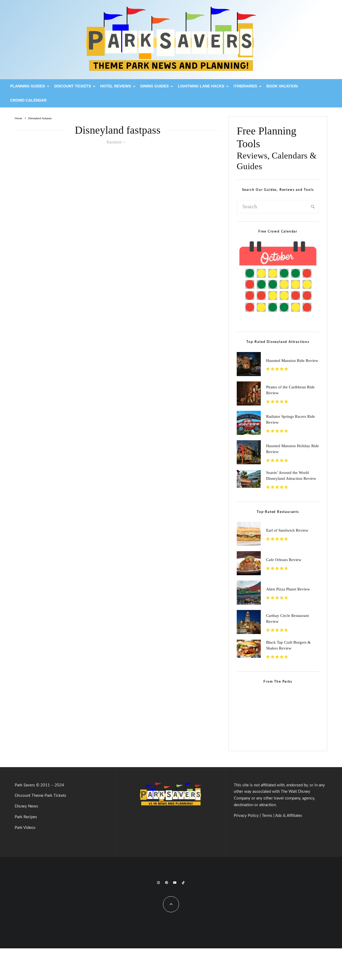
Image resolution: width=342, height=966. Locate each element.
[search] (313, 206)
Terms (267, 816)
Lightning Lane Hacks (201, 86)
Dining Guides (154, 86)
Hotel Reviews (115, 86)
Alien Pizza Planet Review (288, 589)
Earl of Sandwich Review (287, 530)
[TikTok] (183, 882)
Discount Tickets (72, 86)
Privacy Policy (246, 816)
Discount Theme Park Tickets (40, 796)
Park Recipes (26, 817)
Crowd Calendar (28, 100)
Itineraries (245, 86)
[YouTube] (174, 882)
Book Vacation (282, 86)
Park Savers (25, 785)
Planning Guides (27, 86)
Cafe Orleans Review (283, 560)
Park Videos (25, 828)
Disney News (26, 806)
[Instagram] (158, 882)
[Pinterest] (166, 882)
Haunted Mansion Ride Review (292, 360)
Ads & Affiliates (288, 816)
